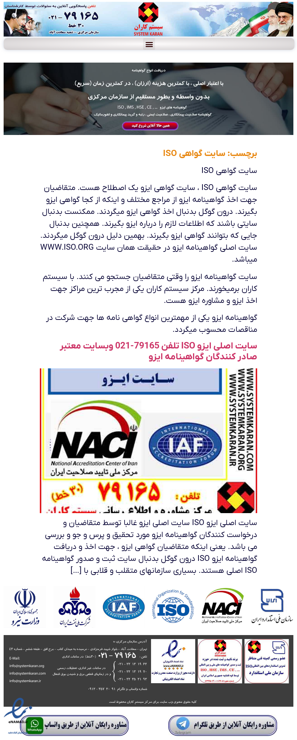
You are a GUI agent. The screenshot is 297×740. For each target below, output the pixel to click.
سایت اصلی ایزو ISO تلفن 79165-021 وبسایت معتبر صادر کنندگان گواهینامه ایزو (158, 351)
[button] (149, 44)
